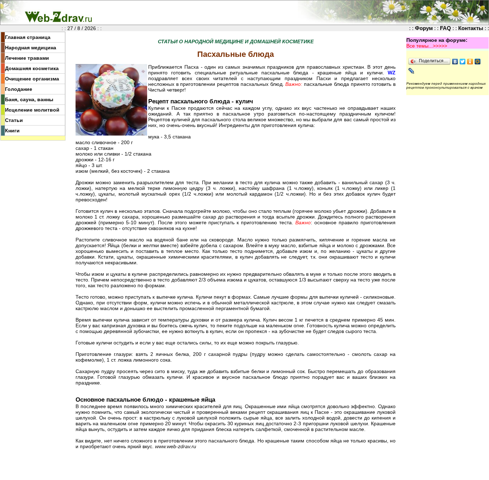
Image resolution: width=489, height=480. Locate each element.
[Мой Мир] (477, 61)
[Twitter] (462, 61)
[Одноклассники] (470, 61)
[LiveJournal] (411, 70)
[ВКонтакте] (455, 61)
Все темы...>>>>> (426, 46)
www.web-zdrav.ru (175, 446)
